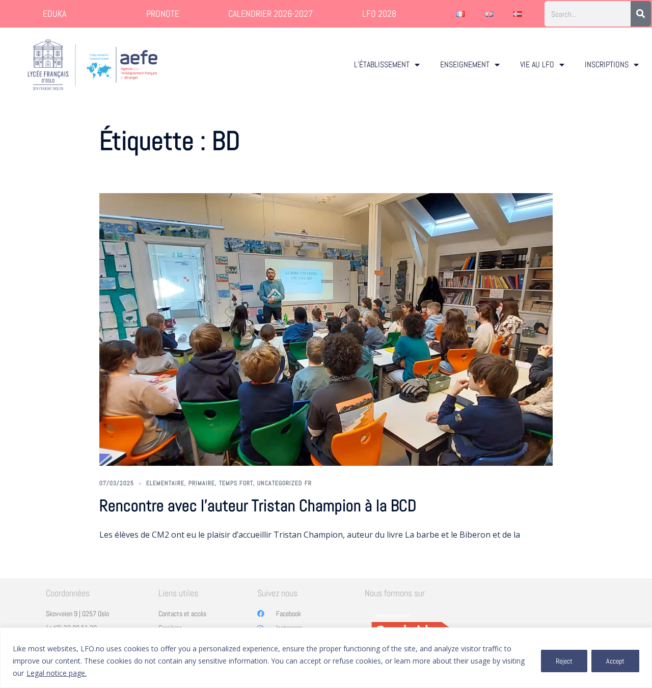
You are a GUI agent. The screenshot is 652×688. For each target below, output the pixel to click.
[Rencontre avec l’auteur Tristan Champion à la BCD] (326, 329)
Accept (615, 661)
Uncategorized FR (284, 483)
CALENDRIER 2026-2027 (270, 13)
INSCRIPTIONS (607, 65)
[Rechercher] (641, 14)
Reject (564, 661)
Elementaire (165, 483)
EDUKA (54, 13)
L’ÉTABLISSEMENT (382, 65)
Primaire (201, 483)
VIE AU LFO (537, 65)
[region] (326, 657)
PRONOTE (162, 13)
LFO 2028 (379, 13)
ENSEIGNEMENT (465, 65)
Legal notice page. (56, 673)
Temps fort (236, 483)
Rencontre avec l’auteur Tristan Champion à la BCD (257, 505)
